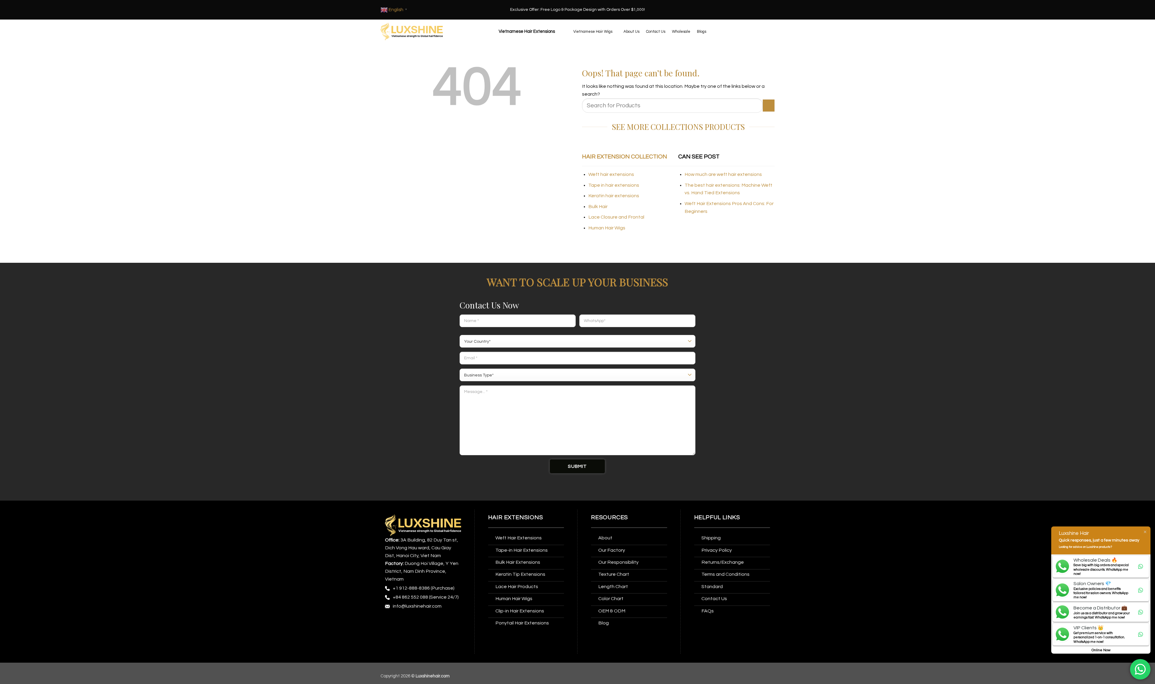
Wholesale (681, 31)
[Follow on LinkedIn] (446, 622)
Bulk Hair (598, 206)
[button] (526, 31)
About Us (631, 31)
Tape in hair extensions (613, 185)
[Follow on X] (424, 622)
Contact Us (655, 31)
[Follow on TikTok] (413, 622)
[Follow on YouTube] (390, 634)
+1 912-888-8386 (411, 588)
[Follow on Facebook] (390, 622)
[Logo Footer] (423, 525)
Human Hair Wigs (606, 227)
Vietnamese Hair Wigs (592, 31)
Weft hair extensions (611, 174)
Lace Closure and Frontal (616, 217)
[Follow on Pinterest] (435, 622)
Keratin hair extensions (613, 195)
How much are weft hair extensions (723, 174)
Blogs (701, 31)
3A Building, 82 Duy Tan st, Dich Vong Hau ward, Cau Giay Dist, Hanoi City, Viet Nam (421, 548)
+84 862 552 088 (410, 597)
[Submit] (769, 106)
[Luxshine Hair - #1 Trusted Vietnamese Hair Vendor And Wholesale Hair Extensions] (411, 31)
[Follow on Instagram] (401, 622)
